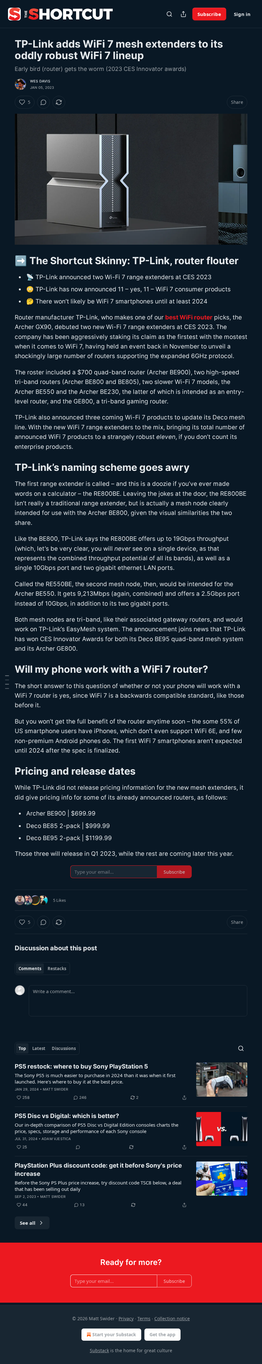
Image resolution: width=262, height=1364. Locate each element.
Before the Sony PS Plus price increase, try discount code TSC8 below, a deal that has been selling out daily (98, 1185)
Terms (143, 1318)
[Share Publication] (183, 14)
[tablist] (42, 968)
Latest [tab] (38, 1048)
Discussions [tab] (64, 1048)
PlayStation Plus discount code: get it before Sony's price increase (98, 1169)
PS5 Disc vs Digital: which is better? (67, 1116)
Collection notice (172, 1318)
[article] (131, 1082)
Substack (99, 1350)
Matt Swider (55, 1089)
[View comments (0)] (43, 102)
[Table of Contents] (7, 681)
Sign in (242, 14)
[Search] (169, 14)
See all (27, 1223)
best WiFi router (188, 317)
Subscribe (209, 14)
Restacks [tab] (57, 968)
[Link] (6, 260)
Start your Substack (114, 1334)
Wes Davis (40, 81)
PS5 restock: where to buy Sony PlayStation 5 (81, 1066)
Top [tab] (22, 1048)
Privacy (126, 1318)
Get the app (162, 1334)
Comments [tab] (30, 968)
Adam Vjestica (56, 1139)
